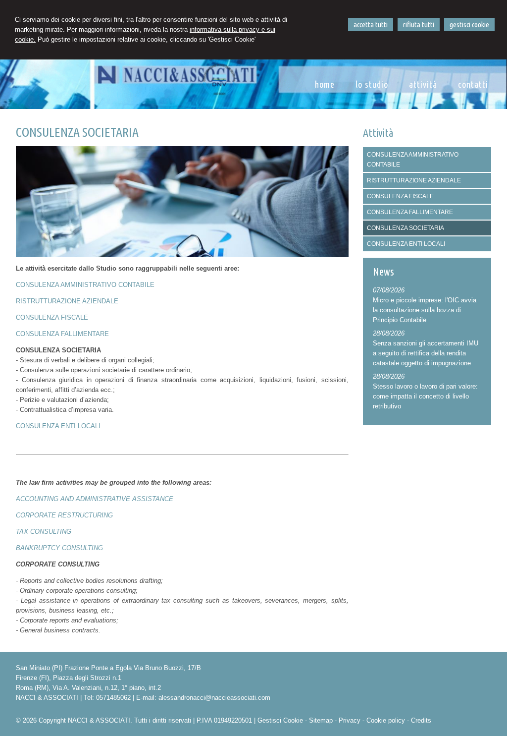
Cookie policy (385, 720)
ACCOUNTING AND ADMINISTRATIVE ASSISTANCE (94, 499)
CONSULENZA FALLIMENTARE (62, 334)
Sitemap (321, 720)
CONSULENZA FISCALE (52, 317)
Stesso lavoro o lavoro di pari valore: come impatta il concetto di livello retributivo (425, 396)
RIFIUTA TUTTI (418, 24)
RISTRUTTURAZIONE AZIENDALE (67, 301)
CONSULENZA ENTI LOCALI (58, 426)
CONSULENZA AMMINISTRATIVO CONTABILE (85, 284)
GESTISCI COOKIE (469, 24)
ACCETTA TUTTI (371, 24)
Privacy (349, 720)
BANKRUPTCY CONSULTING (59, 548)
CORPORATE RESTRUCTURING (64, 515)
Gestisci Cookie (280, 720)
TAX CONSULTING (43, 531)
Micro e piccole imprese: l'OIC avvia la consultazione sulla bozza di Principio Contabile (424, 310)
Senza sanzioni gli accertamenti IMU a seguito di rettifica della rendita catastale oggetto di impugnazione (425, 353)
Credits (421, 720)
